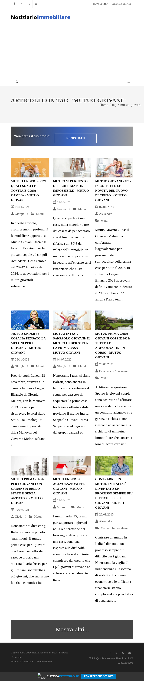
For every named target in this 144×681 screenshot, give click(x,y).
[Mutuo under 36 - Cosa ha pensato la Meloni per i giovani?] (30, 320)
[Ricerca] (16, 82)
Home (104, 105)
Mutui (39, 214)
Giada (18, 516)
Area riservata (121, 4)
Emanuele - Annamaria (113, 371)
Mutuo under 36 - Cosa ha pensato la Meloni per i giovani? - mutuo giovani (28, 343)
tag (114, 105)
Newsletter (100, 4)
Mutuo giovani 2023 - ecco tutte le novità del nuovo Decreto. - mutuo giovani (113, 190)
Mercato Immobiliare (114, 528)
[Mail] (36, 4)
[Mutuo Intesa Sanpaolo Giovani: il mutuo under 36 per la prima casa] (72, 320)
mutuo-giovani (130, 105)
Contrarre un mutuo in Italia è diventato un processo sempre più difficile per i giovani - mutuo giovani (114, 493)
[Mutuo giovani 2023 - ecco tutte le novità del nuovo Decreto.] (114, 167)
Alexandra (105, 214)
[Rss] (28, 4)
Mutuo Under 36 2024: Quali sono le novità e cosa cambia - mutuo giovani (29, 190)
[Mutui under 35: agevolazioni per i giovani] (72, 466)
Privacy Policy (44, 661)
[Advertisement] (72, 50)
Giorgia (19, 214)
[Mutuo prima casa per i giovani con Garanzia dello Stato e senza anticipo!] (30, 466)
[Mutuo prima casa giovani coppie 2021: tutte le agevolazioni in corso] (114, 320)
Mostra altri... (72, 629)
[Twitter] (21, 4)
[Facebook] (14, 4)
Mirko (61, 507)
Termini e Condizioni (22, 661)
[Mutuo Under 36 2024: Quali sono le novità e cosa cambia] (30, 167)
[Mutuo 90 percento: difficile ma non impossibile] (72, 167)
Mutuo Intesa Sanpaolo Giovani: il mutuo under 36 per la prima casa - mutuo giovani (71, 343)
